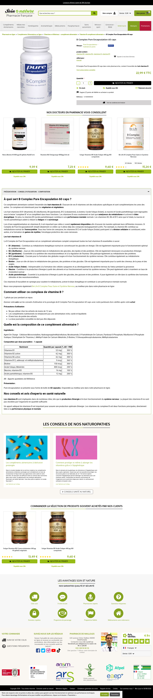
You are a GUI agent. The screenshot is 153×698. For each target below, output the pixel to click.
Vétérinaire (122, 26)
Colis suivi (34, 603)
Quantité (79, 78)
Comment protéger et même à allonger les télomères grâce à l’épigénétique (74, 464)
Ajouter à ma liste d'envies (126, 57)
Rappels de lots (105, 688)
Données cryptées (34, 620)
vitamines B (98, 54)
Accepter (104, 694)
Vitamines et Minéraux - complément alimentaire (60, 34)
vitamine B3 (80, 54)
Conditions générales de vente (87, 688)
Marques (133, 26)
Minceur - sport (98, 26)
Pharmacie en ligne (8, 34)
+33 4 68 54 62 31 (82, 648)
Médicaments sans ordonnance (118, 620)
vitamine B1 (106, 54)
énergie (79, 60)
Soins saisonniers (86, 26)
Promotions (145, 26)
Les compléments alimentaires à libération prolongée (24, 464)
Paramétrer (115, 694)
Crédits (115, 688)
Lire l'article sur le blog (13, 484)
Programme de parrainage (62, 620)
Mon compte (107, 13)
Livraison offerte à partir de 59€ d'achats (76, 3)
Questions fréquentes (118, 603)
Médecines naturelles (21, 26)
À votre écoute (62, 603)
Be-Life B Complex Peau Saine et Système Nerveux (53, 286)
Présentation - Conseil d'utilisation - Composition (27, 192)
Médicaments (60, 26)
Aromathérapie (46, 26)
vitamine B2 (89, 54)
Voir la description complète (85, 70)
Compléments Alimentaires (8, 26)
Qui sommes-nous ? (127, 688)
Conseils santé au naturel (77, 491)
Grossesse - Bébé (110, 26)
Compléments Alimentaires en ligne (29, 34)
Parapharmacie (73, 26)
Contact (72, 688)
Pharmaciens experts (90, 603)
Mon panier (141, 13)
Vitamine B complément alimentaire (91, 34)
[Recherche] (94, 13)
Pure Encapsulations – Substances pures (90, 45)
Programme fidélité (90, 620)
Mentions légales (61, 688)
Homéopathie (33, 26)
